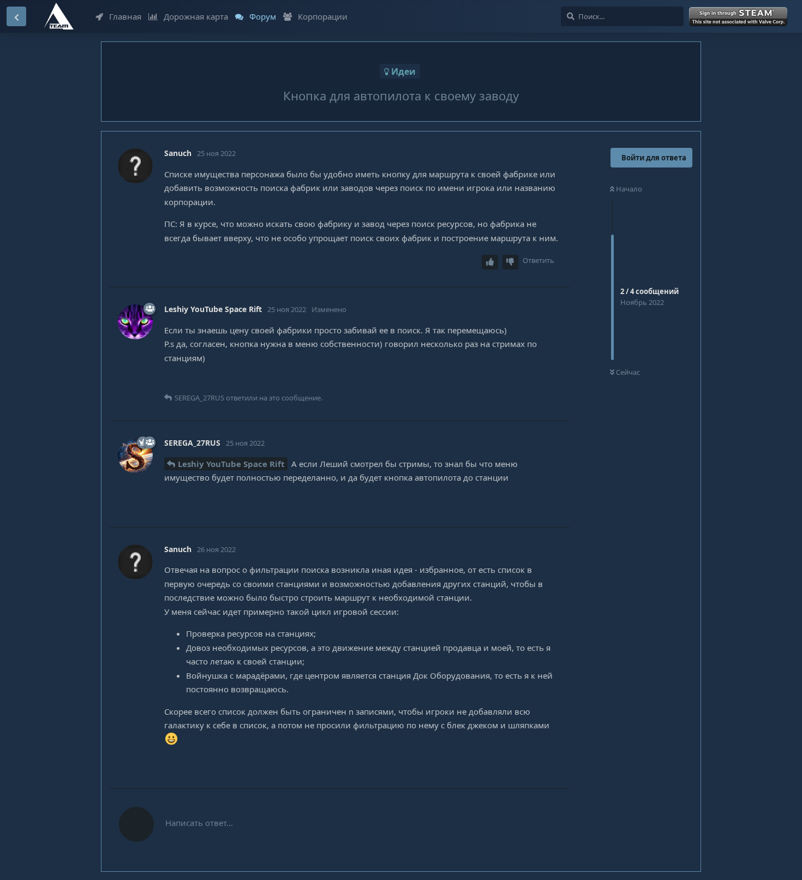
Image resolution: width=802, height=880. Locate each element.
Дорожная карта (196, 16)
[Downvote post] (510, 262)
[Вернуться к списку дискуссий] (16, 16)
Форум (262, 16)
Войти (739, 16)
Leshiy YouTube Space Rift (231, 463)
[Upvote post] (490, 262)
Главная (125, 16)
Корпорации (323, 16)
